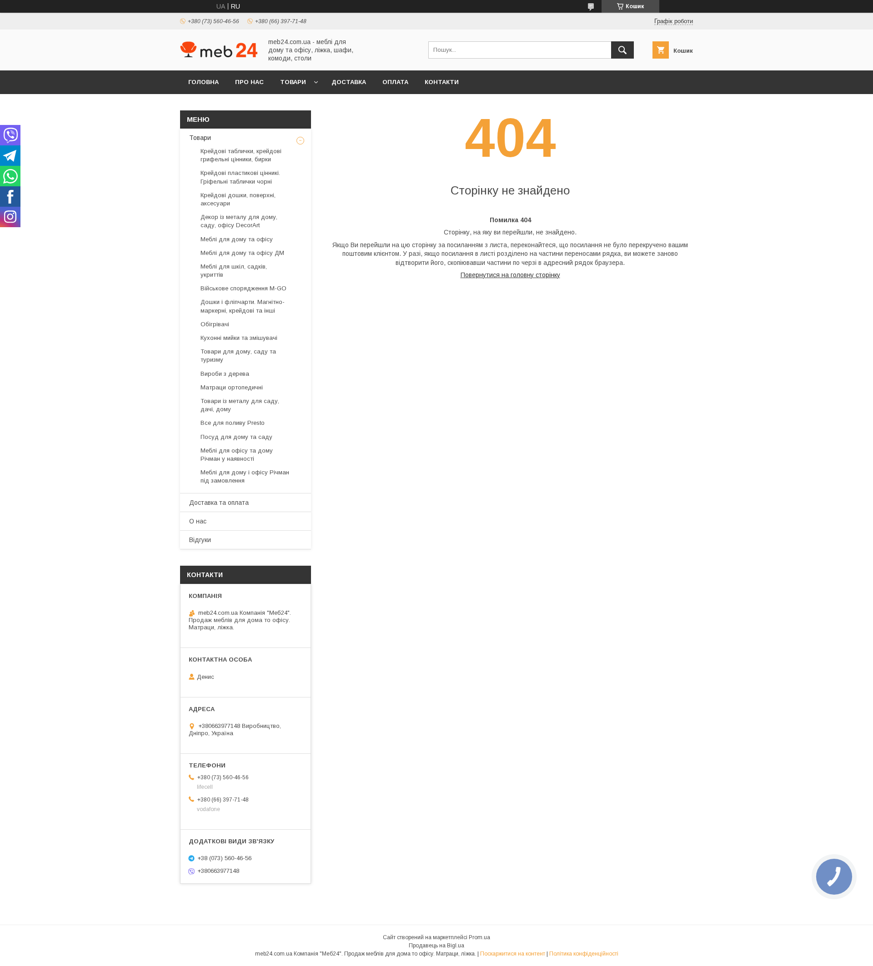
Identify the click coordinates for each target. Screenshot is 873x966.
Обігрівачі (215, 324)
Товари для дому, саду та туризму (238, 355)
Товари (293, 82)
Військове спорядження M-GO (243, 288)
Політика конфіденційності (583, 954)
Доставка (348, 82)
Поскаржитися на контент (512, 954)
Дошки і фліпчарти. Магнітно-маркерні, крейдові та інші (243, 306)
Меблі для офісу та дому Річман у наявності (237, 454)
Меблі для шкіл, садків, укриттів (234, 270)
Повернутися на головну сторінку (510, 275)
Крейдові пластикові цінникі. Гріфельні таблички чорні (240, 176)
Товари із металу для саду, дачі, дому (240, 405)
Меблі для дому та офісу (237, 239)
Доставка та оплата (219, 502)
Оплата (395, 82)
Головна (203, 82)
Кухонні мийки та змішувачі (239, 337)
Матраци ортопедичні (232, 387)
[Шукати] (622, 50)
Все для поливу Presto (233, 422)
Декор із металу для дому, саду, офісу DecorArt (239, 221)
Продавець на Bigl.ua (436, 945)
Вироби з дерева (225, 373)
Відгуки (200, 539)
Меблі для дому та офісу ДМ (242, 252)
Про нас (249, 82)
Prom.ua (479, 937)
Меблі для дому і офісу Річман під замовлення (245, 476)
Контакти (442, 82)
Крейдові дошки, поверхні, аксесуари (238, 199)
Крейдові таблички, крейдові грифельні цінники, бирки (241, 155)
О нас (197, 521)
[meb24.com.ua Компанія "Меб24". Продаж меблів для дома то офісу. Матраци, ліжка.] (218, 55)
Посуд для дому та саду (236, 436)
